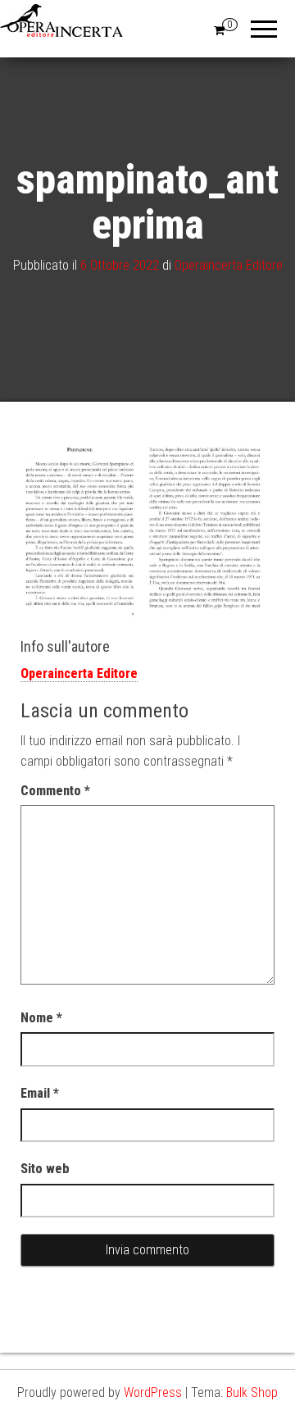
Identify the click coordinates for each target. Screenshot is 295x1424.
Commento (55, 790)
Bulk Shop (252, 1392)
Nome (41, 1018)
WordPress (153, 1392)
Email (39, 1093)
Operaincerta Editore (229, 264)
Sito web (45, 1168)
